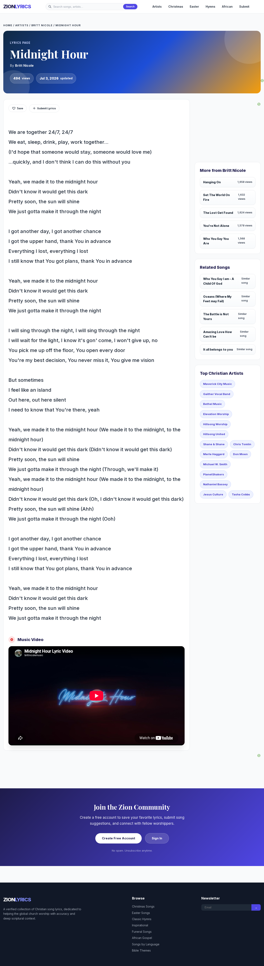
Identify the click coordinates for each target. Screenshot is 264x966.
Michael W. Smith (215, 464)
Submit (244, 6)
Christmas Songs (143, 906)
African (227, 6)
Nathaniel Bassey (215, 484)
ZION (17, 7)
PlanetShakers (213, 474)
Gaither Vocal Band (216, 394)
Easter (194, 6)
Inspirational (140, 925)
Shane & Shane (214, 444)
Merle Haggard (213, 454)
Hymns (210, 6)
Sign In (157, 838)
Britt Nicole (42, 25)
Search (130, 6)
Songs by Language (145, 944)
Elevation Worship (216, 414)
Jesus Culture (213, 494)
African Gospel (142, 938)
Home (7, 25)
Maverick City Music (217, 383)
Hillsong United (214, 434)
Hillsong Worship (215, 424)
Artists (157, 6)
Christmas (175, 6)
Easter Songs (141, 913)
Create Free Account (118, 838)
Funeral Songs (142, 931)
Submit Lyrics (46, 108)
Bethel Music (212, 404)
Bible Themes (141, 950)
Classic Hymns (141, 919)
